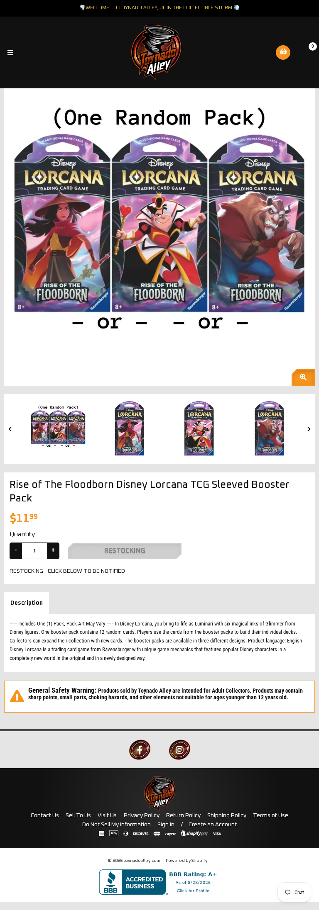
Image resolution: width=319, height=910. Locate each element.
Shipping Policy (226, 815)
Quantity (22, 534)
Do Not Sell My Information (116, 824)
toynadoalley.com (141, 861)
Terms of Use (270, 815)
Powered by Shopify (186, 861)
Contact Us (45, 815)
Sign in (165, 824)
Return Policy (183, 815)
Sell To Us (78, 815)
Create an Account (213, 824)
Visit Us (107, 815)
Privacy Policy (142, 815)
